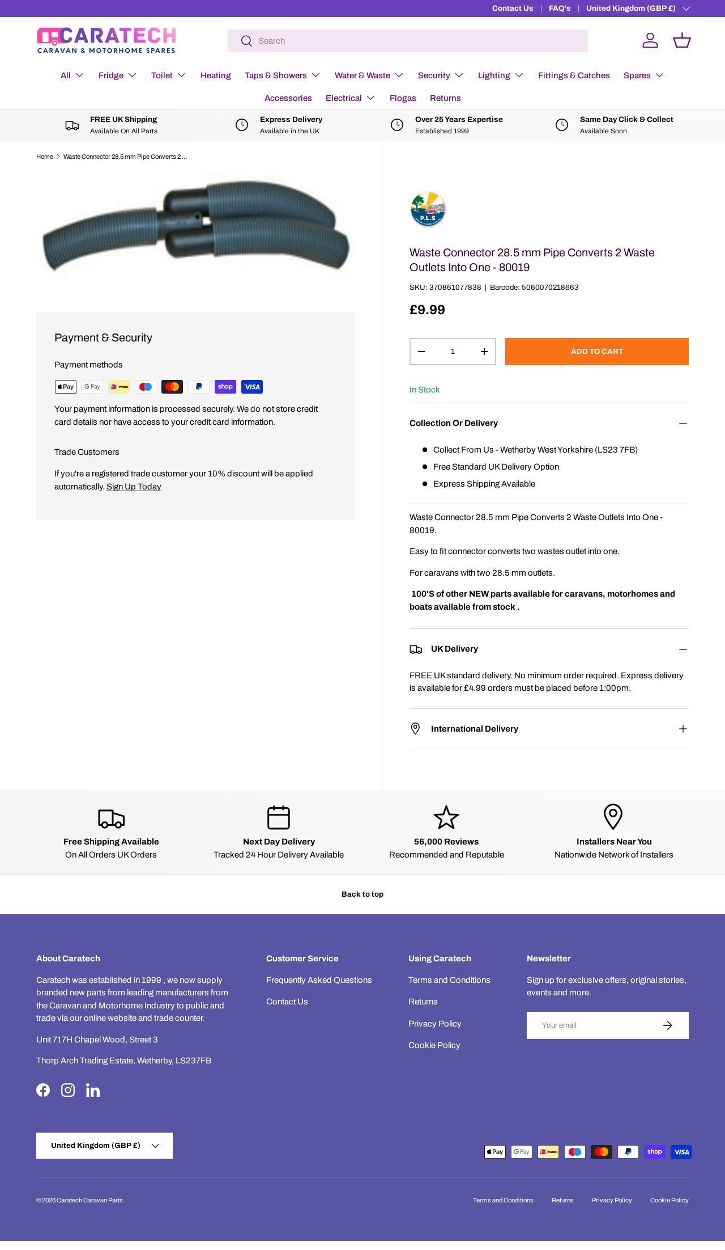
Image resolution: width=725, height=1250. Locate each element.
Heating (216, 75)
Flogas (403, 98)
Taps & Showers (276, 75)
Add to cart (597, 351)
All (66, 75)
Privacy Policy (435, 1023)
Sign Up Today (133, 486)
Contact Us (513, 8)
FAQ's (560, 8)
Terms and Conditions (449, 980)
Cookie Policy (434, 1045)
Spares (637, 75)
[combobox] (408, 40)
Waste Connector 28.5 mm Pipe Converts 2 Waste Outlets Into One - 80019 (127, 156)
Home (44, 156)
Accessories (288, 98)
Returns (445, 98)
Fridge (111, 75)
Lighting (494, 75)
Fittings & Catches (574, 75)
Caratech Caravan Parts (90, 1200)
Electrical (344, 98)
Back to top (362, 894)
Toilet (162, 75)
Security (434, 75)
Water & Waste (362, 75)
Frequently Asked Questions (319, 980)
